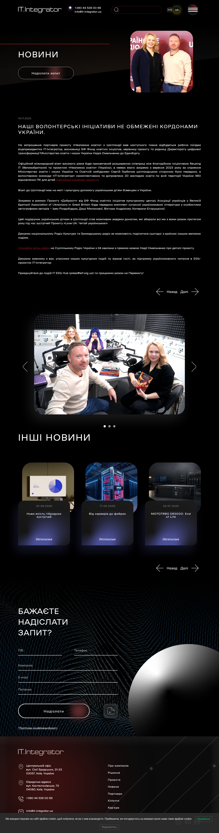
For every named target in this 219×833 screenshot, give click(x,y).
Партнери (115, 793)
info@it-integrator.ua (88, 11)
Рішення (114, 772)
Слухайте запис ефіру (34, 248)
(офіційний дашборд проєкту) (77, 179)
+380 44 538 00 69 (88, 7)
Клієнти (113, 800)
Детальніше (44, 538)
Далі (184, 291)
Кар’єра (113, 807)
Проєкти (114, 779)
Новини (113, 786)
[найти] (116, 9)
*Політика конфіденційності (37, 727)
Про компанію (118, 765)
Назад (172, 291)
